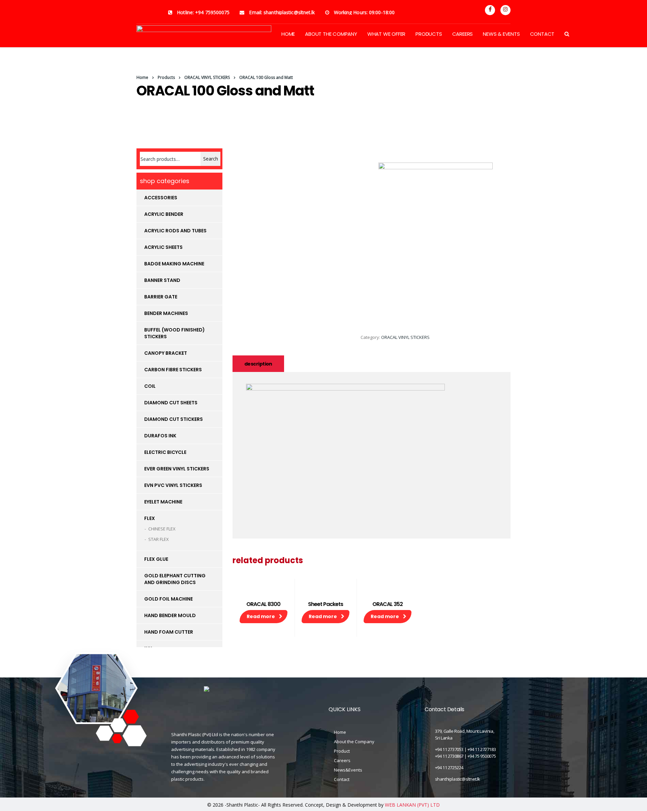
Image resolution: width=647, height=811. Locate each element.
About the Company (354, 741)
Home (142, 77)
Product (342, 751)
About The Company (331, 33)
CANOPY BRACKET (165, 353)
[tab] (258, 363)
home (288, 33)
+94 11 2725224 (449, 767)
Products (428, 33)
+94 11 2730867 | (451, 756)
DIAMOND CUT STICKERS (173, 419)
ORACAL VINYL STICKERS (405, 337)
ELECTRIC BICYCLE (165, 452)
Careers (462, 33)
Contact (542, 33)
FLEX (149, 518)
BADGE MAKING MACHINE (174, 263)
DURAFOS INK (160, 435)
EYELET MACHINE (163, 501)
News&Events (348, 770)
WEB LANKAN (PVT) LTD (412, 805)
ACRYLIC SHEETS (163, 247)
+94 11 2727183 (481, 749)
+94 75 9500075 (481, 756)
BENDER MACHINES (166, 313)
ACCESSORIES (160, 197)
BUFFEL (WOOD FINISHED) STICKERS (174, 333)
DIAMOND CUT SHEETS (170, 402)
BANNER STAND (162, 280)
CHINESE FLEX (162, 529)
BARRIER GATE (160, 296)
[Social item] (490, 10)
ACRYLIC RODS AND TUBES (175, 230)
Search (210, 158)
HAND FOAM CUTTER (168, 632)
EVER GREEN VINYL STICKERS (176, 468)
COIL (150, 386)
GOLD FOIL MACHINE (168, 599)
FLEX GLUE (156, 559)
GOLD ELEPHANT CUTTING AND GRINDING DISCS (175, 579)
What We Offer (386, 33)
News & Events (501, 33)
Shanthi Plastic (242, 805)
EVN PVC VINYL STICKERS (173, 485)
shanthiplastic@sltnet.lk (457, 779)
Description (258, 363)
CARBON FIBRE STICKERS (173, 369)
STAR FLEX (158, 539)
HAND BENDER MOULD (170, 615)
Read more (261, 616)
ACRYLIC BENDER (163, 214)
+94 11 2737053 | (451, 749)
